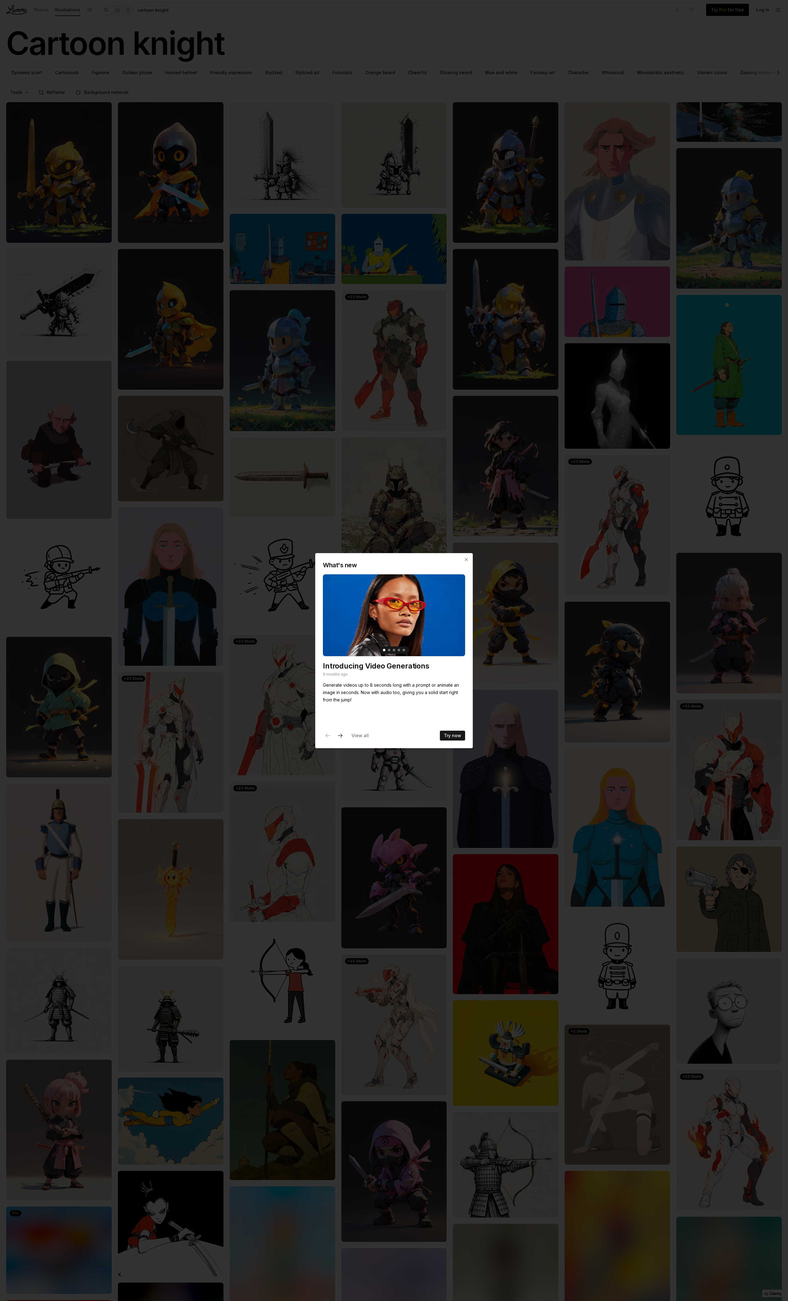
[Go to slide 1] (384, 650)
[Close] (466, 559)
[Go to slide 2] (389, 650)
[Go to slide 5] (404, 650)
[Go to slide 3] (394, 650)
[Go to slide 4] (399, 650)
